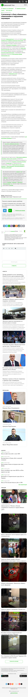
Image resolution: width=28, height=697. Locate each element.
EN (4, 1)
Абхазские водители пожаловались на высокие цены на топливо (12, 322)
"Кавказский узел (10, 39)
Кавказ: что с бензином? (8, 8)
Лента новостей (9, 10)
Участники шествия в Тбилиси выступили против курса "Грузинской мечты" (14, 345)
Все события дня (23, 484)
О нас (2, 673)
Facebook (9, 182)
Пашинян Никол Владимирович (11, 408)
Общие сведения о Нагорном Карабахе (15, 166)
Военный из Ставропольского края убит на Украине (12, 477)
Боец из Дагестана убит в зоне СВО (10, 453)
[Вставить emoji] (15, 248)
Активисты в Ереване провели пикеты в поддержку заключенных (13, 300)
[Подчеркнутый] (9, 248)
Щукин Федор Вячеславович (10, 444)
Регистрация (14, 262)
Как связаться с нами (12, 673)
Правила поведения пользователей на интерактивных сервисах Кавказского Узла (14, 688)
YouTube (11, 185)
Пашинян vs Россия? (21, 8)
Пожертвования (24, 673)
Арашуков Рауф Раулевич (9, 426)
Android (18, 171)
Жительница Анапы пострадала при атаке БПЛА (12, 465)
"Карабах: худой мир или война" (19, 161)
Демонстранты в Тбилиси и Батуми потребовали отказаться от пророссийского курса (12, 507)
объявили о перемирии (11, 45)
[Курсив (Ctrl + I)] (6, 248)
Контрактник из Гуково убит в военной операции (11, 459)
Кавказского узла (13, 73)
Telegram (5, 177)
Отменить (14, 265)
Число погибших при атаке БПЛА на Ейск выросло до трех (12, 471)
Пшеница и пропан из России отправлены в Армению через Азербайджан (14, 379)
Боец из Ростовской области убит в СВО (12, 482)
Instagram (14, 182)
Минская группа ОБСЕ (6, 167)
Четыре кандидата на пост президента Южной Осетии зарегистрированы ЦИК (13, 275)
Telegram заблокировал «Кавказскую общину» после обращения (13, 584)
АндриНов (13, 231)
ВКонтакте (20, 182)
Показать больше (14, 661)
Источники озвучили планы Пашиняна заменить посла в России (13, 368)
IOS (21, 171)
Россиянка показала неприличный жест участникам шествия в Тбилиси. (11, 633)
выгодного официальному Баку (12, 143)
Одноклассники (6, 183)
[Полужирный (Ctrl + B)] (3, 248)
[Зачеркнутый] (12, 248)
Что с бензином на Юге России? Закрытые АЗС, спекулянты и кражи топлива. (14, 656)
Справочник (9, 163)
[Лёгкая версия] (7, 1)
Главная (2, 10)
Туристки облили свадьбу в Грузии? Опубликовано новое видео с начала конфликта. (14, 560)
